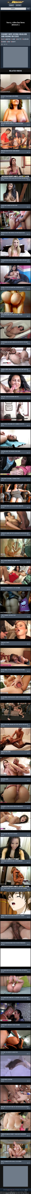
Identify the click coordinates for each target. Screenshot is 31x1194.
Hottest (18, 5)
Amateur (7, 39)
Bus (9, 41)
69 (3, 39)
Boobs (4, 41)
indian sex (12, 1192)
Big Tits (19, 39)
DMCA (26, 1190)
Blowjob (26, 39)
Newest (12, 5)
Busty (14, 41)
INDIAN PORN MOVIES (10, 1193)
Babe (13, 39)
